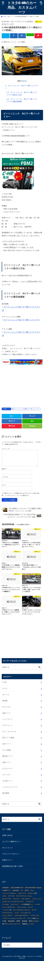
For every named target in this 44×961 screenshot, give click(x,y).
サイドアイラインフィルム (24, 896)
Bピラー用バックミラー (33, 409)
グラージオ (11, 896)
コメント (6, 449)
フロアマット (7, 725)
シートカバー (7, 719)
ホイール (5, 694)
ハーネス (37, 904)
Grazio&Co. (16, 890)
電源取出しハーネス (28, 924)
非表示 (24, 81)
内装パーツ (7, 409)
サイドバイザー (6, 899)
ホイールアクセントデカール (21, 910)
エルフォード (22, 893)
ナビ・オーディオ (9, 731)
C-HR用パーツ (6, 890)
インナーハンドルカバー (9, 893)
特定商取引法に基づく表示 (12, 866)
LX (22, 890)
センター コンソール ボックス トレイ (13, 901)
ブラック (30, 907)
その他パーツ (7, 781)
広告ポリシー (7, 860)
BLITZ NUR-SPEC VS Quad (33, 887)
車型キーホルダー (34, 921)
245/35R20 (5, 887)
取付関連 (5, 793)
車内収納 (24, 921)
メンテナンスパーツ (10, 787)
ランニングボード (7, 915)
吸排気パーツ (7, 756)
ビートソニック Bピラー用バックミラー (21, 87)
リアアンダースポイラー (22, 915)
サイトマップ (7, 848)
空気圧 (18, 921)
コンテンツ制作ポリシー (11, 841)
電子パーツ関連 (8, 738)
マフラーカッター (7, 913)
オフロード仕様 (32, 893)
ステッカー (6, 775)
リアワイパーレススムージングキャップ (13, 918)
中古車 (4, 921)
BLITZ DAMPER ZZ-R (17, 887)
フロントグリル (21, 907)
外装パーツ (6, 762)
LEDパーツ (6, 744)
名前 (4, 469)
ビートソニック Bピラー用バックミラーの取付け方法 (21, 93)
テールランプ (29, 901)
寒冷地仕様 (11, 921)
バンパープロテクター (8, 907)
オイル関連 (6, 750)
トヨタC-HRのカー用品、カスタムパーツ (22, 7)
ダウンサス (6, 707)
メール (5, 477)
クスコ (4, 896)
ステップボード (25, 899)
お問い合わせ (7, 835)
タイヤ (4, 688)
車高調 (4, 701)
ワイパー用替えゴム (33, 918)
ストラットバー (36, 899)
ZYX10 (27, 890)
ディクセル (5, 904)
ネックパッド (14, 904)
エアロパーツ (7, 768)
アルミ (32, 890)
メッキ (16, 913)
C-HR (4, 682)
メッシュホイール (25, 913)
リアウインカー (34, 915)
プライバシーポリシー (10, 854)
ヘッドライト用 (6, 910)
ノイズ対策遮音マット (26, 904)
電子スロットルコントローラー (11, 924)
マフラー (34, 910)
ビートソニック (18, 409)
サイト (4, 485)
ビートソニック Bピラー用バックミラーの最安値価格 (21, 100)
